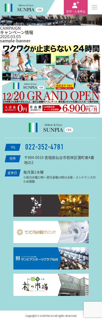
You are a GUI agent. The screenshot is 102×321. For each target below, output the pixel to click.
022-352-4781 (44, 147)
